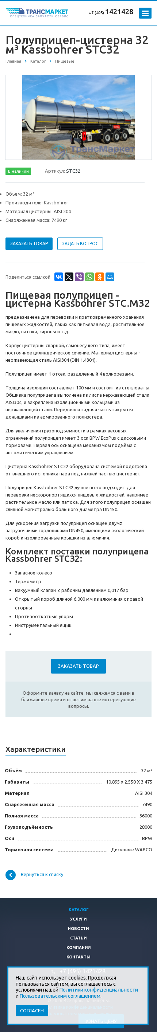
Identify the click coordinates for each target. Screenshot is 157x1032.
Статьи (78, 938)
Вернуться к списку (42, 874)
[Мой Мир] (110, 276)
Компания (78, 947)
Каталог (79, 909)
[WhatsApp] (89, 276)
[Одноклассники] (99, 276)
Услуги (78, 919)
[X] (69, 276)
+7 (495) (97, 13)
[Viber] (79, 276)
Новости (78, 928)
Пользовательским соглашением (60, 996)
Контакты (78, 957)
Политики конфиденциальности (99, 990)
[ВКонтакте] (58, 276)
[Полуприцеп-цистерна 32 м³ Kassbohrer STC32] (78, 116)
